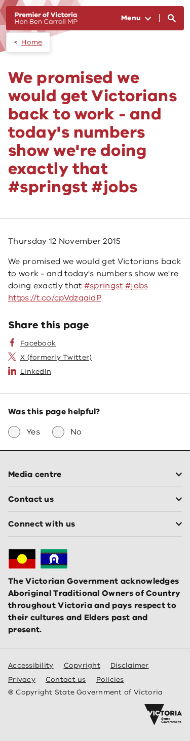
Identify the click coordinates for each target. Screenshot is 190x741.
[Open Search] (172, 18)
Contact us (66, 679)
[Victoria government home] (163, 714)
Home (31, 42)
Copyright (82, 665)
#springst (103, 285)
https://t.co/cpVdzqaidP (54, 297)
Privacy (21, 679)
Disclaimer (129, 665)
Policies (110, 679)
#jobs (136, 285)
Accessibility (31, 665)
